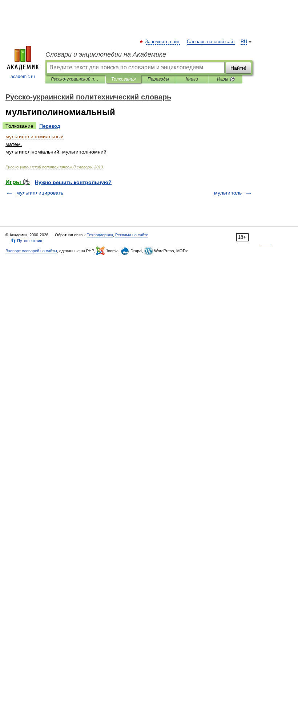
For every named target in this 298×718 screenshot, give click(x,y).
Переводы (158, 79)
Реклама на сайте (131, 235)
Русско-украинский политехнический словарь (75, 79)
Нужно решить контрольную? (73, 182)
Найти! (238, 68)
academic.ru (23, 76)
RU (244, 41)
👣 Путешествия (26, 240)
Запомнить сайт (163, 41)
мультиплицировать (39, 193)
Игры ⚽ (226, 79)
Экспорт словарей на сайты (31, 251)
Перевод (49, 126)
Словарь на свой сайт (211, 41)
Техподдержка (100, 235)
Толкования (123, 79)
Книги (192, 79)
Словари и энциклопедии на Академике (105, 54)
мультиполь (228, 193)
